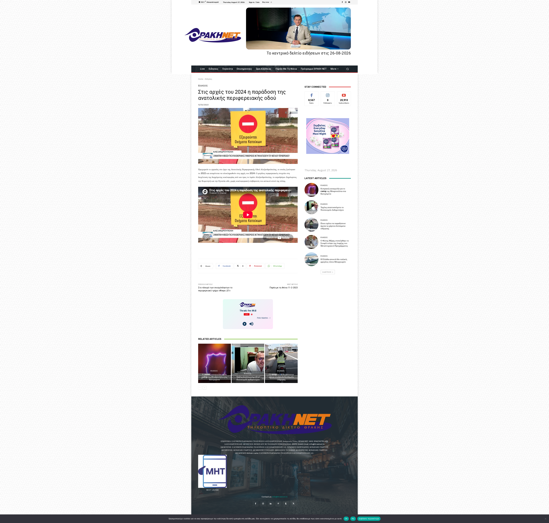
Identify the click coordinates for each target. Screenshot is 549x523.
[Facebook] (342, 2)
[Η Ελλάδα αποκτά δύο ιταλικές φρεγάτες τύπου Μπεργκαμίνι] (311, 259)
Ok (346, 518)
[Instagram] (345, 2)
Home (200, 79)
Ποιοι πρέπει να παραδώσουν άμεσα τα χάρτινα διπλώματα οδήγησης (281, 377)
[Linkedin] (270, 504)
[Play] (244, 323)
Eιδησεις (208, 79)
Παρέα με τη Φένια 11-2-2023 (283, 287)
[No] (545, 518)
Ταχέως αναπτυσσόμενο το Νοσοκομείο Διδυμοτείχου (247, 378)
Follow (327, 94)
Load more (326, 272)
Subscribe (344, 94)
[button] (347, 69)
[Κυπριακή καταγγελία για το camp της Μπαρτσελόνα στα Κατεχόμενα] (214, 363)
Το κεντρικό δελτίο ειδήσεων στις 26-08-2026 (309, 53)
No (353, 518)
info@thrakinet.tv (280, 497)
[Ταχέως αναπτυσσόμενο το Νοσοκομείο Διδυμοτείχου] (248, 363)
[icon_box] (267, 2)
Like (311, 94)
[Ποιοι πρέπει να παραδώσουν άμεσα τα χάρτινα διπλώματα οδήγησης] (281, 363)
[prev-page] (200, 388)
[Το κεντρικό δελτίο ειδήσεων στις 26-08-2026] (298, 28)
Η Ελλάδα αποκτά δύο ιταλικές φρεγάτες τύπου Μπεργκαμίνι (334, 260)
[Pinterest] (278, 504)
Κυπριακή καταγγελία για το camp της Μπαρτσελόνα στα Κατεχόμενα (214, 377)
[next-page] (204, 388)
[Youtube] (349, 2)
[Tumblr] (286, 504)
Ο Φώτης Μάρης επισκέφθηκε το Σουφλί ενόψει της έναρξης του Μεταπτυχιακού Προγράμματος (335, 243)
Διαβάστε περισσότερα (369, 518)
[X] (293, 504)
